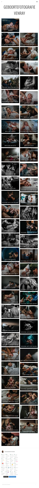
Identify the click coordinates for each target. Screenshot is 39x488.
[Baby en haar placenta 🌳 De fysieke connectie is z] (16, 469)
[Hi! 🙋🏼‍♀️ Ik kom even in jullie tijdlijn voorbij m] (8, 473)
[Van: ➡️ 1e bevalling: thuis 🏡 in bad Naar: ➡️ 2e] (8, 469)
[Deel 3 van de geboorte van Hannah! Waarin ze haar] (8, 465)
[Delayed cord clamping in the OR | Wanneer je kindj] (8, 460)
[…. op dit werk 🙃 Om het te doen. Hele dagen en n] (12, 465)
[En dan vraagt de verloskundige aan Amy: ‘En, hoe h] (12, 473)
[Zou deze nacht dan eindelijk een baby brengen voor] (16, 473)
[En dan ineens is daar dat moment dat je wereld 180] (3, 456)
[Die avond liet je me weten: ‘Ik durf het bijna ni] (8, 456)
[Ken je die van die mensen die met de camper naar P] (12, 456)
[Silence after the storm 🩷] (16, 460)
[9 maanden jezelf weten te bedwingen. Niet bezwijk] (3, 473)
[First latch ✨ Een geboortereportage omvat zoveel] (3, 460)
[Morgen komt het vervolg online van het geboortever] (3, 469)
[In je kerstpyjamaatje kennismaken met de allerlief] (12, 460)
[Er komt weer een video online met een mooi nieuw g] (12, 469)
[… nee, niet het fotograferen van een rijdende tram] (16, 456)
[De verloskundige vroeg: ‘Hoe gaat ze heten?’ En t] (16, 465)
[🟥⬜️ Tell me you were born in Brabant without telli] (3, 465)
